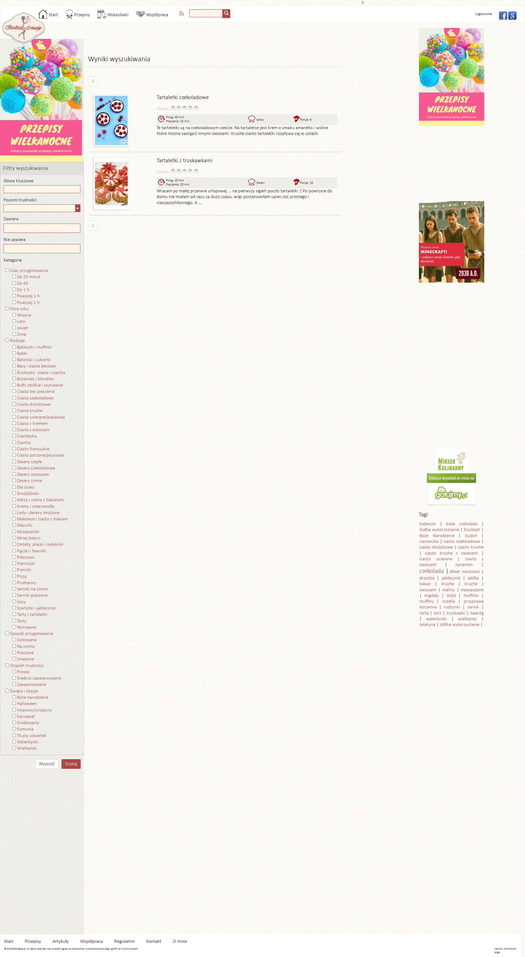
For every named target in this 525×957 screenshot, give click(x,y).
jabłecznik (451, 578)
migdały (431, 595)
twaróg (477, 613)
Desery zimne (29, 480)
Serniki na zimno (32, 589)
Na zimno (26, 646)
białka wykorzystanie (439, 529)
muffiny (426, 601)
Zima (21, 334)
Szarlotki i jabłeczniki (36, 608)
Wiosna (24, 315)
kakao (425, 584)
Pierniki (24, 570)
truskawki (456, 613)
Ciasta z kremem (32, 423)
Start (53, 15)
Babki (22, 353)
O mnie (180, 941)
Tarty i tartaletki (32, 614)
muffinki (471, 595)
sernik (473, 607)
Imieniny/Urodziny (34, 710)
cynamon (464, 564)
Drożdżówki (28, 493)
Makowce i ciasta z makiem (42, 519)
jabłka (473, 578)
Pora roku (19, 309)
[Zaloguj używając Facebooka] (501, 15)
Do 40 (22, 283)
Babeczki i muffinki (34, 347)
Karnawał (25, 716)
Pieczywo (25, 557)
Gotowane (27, 640)
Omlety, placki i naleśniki (40, 544)
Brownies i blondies (35, 379)
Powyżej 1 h (28, 296)
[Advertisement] (260, 2)
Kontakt (153, 941)
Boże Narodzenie (436, 535)
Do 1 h (23, 290)
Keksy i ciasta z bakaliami (40, 500)
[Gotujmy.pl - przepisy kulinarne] (451, 489)
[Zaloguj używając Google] (511, 15)
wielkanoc (467, 619)
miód (451, 595)
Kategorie (13, 260)
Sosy (21, 602)
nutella (448, 601)
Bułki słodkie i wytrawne (40, 385)
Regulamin (124, 941)
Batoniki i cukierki (34, 360)
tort (437, 613)
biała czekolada (461, 524)
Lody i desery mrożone (38, 513)
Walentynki (27, 742)
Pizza (22, 576)
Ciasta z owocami (33, 430)
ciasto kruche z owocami (451, 553)
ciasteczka (429, 541)
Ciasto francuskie (33, 449)
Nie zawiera (14, 239)
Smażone (25, 659)
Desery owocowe (33, 474)
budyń (471, 535)
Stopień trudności (27, 665)
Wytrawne (26, 627)
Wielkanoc (27, 748)
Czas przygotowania (29, 270)
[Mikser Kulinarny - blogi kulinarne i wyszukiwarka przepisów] (451, 461)
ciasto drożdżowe (436, 547)
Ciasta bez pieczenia (36, 391)
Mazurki (24, 525)
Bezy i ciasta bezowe (36, 366)
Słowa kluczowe (18, 181)
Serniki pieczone (32, 595)
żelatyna (427, 624)
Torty (22, 621)
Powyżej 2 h (28, 302)
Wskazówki (117, 15)
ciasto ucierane (435, 559)
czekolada (431, 571)
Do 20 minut (28, 277)
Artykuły (60, 941)
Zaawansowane (31, 684)
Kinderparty (28, 723)
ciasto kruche (470, 547)
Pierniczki (26, 563)
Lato (21, 321)
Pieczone (25, 653)
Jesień (22, 328)
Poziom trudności (20, 200)
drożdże (426, 578)
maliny (448, 590)
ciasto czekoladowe (462, 541)
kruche (447, 584)
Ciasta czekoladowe (35, 398)
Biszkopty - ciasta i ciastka (41, 372)
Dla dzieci (26, 487)
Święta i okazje (24, 691)
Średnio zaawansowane (39, 678)
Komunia (25, 729)
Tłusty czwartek (31, 735)
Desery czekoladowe (36, 468)
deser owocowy (465, 571)
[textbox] (206, 13)
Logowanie (483, 14)
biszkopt (472, 529)
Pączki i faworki (31, 551)
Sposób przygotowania (31, 633)
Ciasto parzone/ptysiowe (40, 455)
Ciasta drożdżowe (33, 404)
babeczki (427, 524)
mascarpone (472, 590)
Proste (23, 672)
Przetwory (26, 583)
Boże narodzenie (32, 697)
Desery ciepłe (29, 462)
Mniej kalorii (28, 538)
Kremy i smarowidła (35, 506)
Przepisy (81, 15)
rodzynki (452, 607)
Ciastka (24, 442)
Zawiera (11, 219)
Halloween (27, 703)
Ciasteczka (27, 436)
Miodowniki (28, 532)
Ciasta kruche (29, 410)
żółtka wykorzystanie (459, 624)
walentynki (436, 619)
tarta (424, 613)
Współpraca (156, 15)
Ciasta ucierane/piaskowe (41, 417)
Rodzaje (17, 340)
